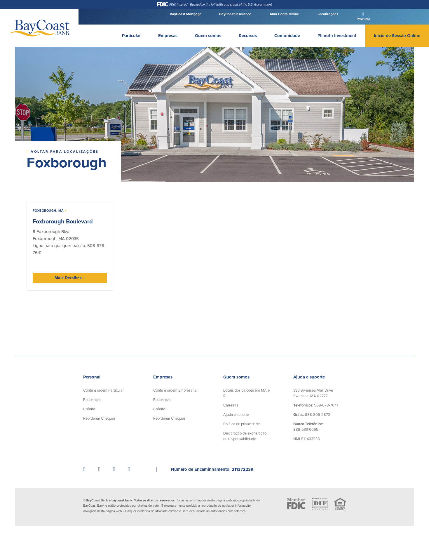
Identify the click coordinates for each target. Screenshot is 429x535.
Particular (131, 35)
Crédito (89, 409)
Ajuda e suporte (236, 414)
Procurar (363, 19)
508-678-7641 (315, 405)
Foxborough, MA (50, 211)
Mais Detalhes (70, 277)
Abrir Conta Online (284, 14)
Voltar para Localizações (64, 152)
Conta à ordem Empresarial (175, 390)
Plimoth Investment (337, 35)
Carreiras (230, 405)
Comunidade (287, 35)
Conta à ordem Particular (103, 390)
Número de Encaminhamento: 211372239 (212, 469)
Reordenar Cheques (99, 418)
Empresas (167, 35)
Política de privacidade (241, 424)
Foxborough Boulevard (63, 221)
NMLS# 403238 (306, 439)
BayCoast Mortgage (186, 14)
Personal (91, 377)
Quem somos (208, 35)
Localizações (327, 14)
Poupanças (92, 399)
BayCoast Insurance (235, 14)
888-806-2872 (311, 414)
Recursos (248, 35)
